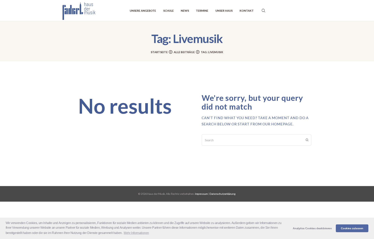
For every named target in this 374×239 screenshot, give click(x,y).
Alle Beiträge (184, 52)
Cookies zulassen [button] (352, 228)
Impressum (201, 193)
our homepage (277, 124)
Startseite (159, 52)
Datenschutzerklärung (222, 193)
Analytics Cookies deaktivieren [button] (312, 228)
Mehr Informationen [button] (136, 233)
